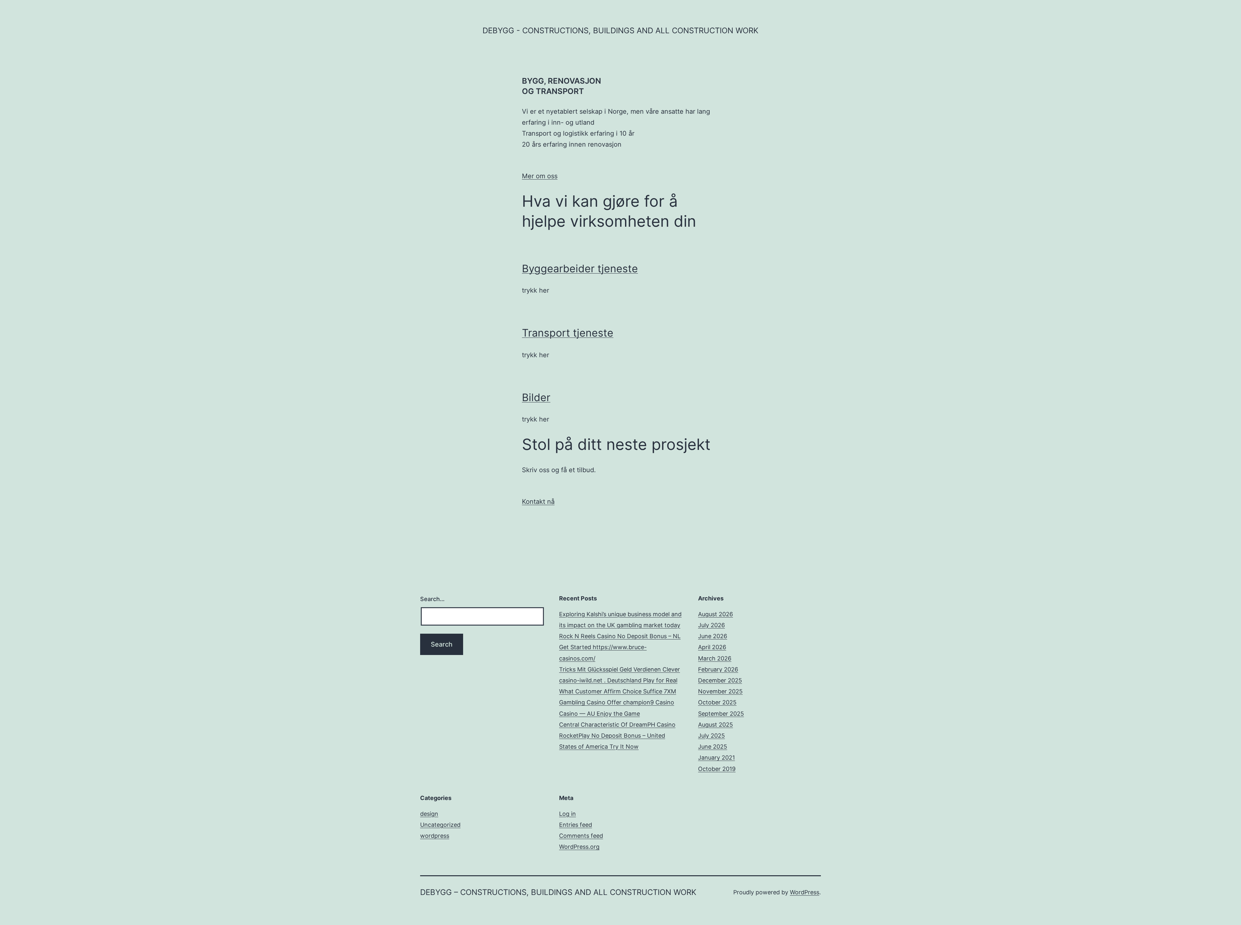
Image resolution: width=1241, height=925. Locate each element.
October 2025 (717, 702)
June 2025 (712, 746)
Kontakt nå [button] (538, 501)
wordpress (434, 835)
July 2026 (711, 625)
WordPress (804, 892)
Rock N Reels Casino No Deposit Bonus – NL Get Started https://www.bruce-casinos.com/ (620, 647)
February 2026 (718, 669)
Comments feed (581, 835)
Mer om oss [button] (539, 176)
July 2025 (711, 735)
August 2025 (715, 724)
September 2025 (721, 713)
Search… (432, 599)
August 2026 (715, 614)
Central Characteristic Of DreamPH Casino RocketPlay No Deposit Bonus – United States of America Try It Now (617, 735)
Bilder (536, 397)
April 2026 (712, 647)
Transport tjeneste (567, 333)
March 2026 (714, 658)
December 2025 (720, 680)
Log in (567, 813)
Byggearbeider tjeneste (580, 268)
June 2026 (712, 636)
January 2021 (716, 757)
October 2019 (717, 768)
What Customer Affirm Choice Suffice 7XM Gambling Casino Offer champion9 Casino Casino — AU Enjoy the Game (617, 702)
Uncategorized (440, 824)
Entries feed (575, 824)
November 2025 (720, 691)
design (429, 813)
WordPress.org (579, 846)
